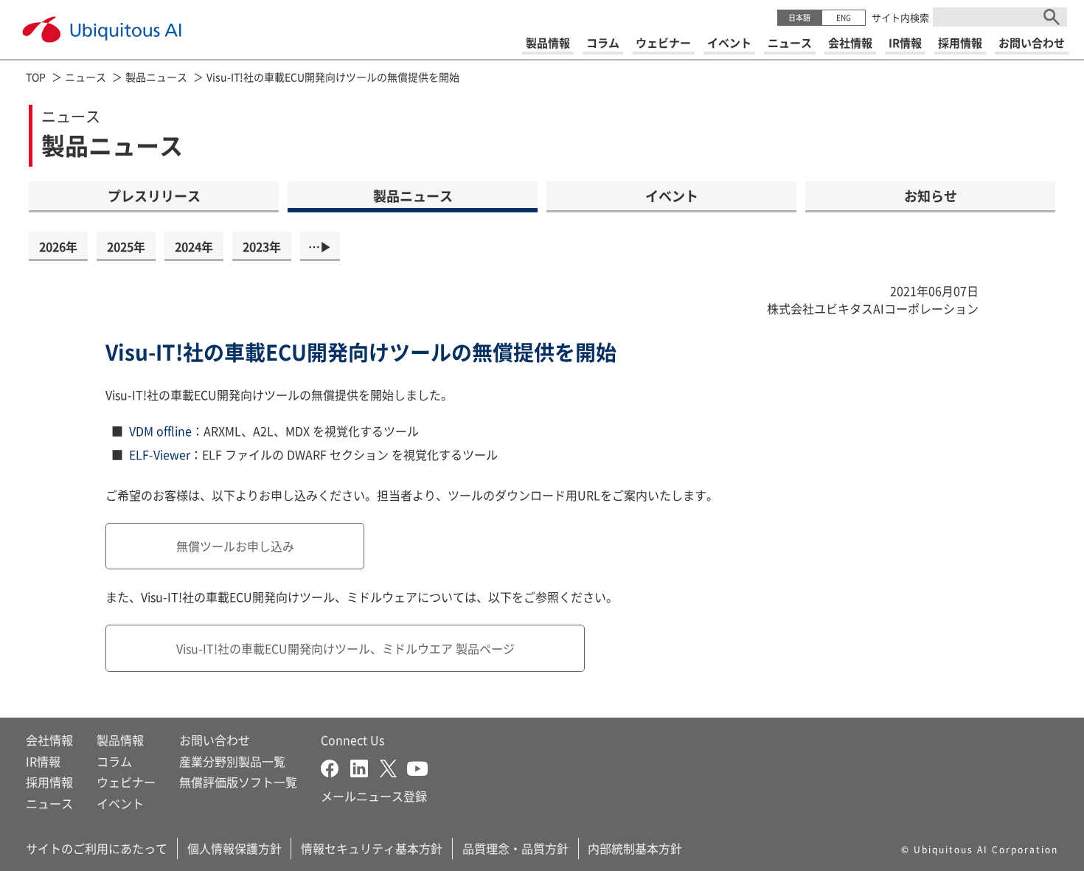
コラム (114, 761)
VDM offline (160, 431)
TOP (36, 76)
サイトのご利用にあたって (96, 848)
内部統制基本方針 (635, 848)
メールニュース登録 (374, 796)
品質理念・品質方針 (515, 848)
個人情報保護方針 (234, 848)
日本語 (799, 17)
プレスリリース (154, 195)
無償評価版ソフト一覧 (238, 782)
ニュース (85, 76)
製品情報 (120, 740)
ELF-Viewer (159, 454)
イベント (671, 195)
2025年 (126, 246)
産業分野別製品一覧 (232, 761)
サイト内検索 (900, 17)
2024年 (194, 246)
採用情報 (49, 782)
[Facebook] (335, 767)
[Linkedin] (365, 767)
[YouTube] (417, 767)
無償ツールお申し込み (235, 546)
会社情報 (49, 740)
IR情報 (43, 761)
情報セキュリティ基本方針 (371, 848)
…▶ (320, 246)
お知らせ (930, 195)
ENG (843, 17)
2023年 (262, 246)
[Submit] (1051, 17)
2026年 (58, 246)
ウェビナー (126, 782)
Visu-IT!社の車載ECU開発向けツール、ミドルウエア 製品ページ (345, 648)
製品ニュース (156, 76)
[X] (393, 767)
